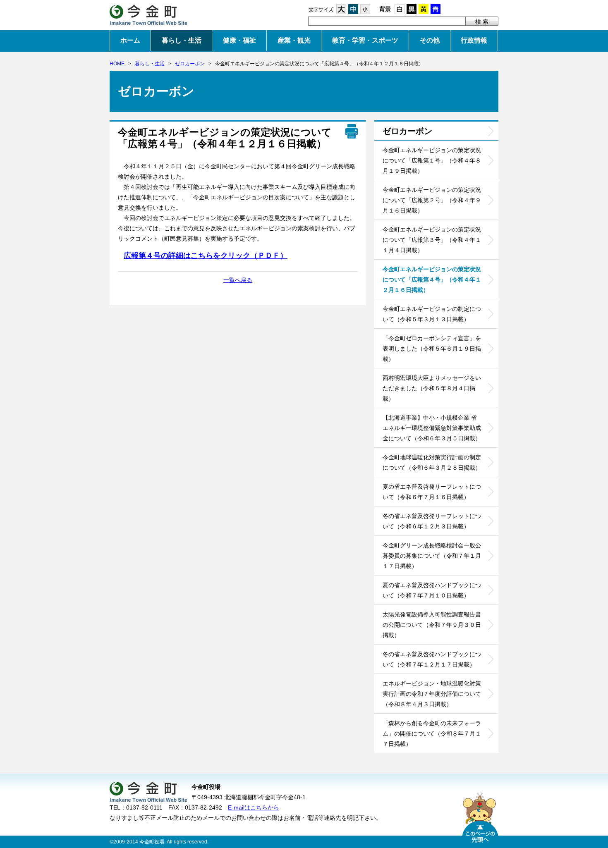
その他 (430, 40)
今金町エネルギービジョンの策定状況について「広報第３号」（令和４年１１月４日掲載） (432, 239)
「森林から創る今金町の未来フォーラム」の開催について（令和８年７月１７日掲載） (432, 733)
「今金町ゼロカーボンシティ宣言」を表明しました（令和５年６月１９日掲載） (432, 348)
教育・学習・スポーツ (365, 40)
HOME (117, 64)
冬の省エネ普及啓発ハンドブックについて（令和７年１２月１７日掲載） (432, 659)
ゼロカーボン (190, 64)
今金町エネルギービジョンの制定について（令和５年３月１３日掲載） (432, 314)
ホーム (130, 40)
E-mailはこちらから (253, 807)
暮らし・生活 (181, 40)
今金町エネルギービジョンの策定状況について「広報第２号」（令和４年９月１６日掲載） (432, 200)
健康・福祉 (239, 40)
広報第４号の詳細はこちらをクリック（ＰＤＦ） (205, 255)
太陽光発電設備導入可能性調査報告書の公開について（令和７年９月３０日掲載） (432, 624)
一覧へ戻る (237, 280)
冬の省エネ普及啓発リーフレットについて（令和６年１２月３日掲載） (432, 521)
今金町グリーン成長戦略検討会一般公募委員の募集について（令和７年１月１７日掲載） (432, 555)
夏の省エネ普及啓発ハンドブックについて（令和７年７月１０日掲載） (432, 590)
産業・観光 (294, 40)
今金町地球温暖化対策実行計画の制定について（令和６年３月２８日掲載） (432, 462)
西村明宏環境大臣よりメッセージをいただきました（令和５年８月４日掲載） (432, 388)
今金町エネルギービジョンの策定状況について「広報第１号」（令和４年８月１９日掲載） (432, 160)
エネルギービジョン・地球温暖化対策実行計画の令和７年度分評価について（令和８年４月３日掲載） (432, 693)
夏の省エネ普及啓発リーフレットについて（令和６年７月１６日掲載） (432, 491)
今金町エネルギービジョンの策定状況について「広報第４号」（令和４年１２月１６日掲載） (432, 279)
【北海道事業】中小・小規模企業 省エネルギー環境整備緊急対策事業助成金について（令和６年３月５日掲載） (432, 428)
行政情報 (474, 40)
